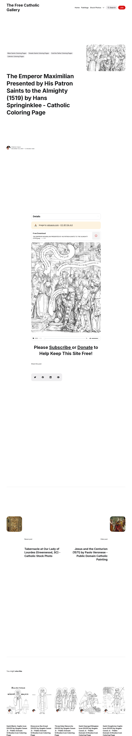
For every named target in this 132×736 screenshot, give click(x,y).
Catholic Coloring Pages (16, 56)
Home (77, 8)
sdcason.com (53, 225)
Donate (85, 347)
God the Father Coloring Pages (61, 53)
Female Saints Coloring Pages (39, 53)
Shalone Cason (16, 147)
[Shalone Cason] (8, 148)
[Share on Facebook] (43, 377)
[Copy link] (58, 377)
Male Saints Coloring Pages (17, 53)
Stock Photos (95, 8)
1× (86, 338)
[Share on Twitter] (35, 377)
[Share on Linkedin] (50, 377)
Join (121, 8)
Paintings (85, 8)
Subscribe (60, 347)
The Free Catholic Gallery (23, 7)
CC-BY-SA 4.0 (66, 225)
